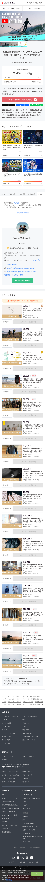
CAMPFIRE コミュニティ (9, 798)
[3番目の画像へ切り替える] (22, 44)
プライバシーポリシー (29, 823)
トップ (4, 696)
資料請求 (4, 759)
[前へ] (2, 26)
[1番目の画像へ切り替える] (4, 44)
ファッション (6, 730)
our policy (9, 880)
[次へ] (42, 26)
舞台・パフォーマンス (29, 740)
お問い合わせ (26, 808)
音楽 (23, 719)
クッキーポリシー (27, 842)
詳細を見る (6, 322)
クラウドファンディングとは (10, 775)
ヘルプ (24, 805)
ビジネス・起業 (6, 736)
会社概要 (11, 862)
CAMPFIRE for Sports (8, 811)
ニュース (25, 801)
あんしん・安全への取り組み (31, 798)
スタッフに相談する (28, 756)
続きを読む (37, 260)
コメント (40, 194)
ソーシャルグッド (7, 743)
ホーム (3, 194)
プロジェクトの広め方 (8, 782)
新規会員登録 (38, 3)
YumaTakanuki (19, 62)
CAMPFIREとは (27, 795)
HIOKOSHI (5, 822)
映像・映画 (25, 730)
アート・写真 (6, 740)
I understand (37, 874)
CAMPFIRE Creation (8, 801)
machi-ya (5, 828)
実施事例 (25, 778)
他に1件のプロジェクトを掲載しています (24, 248)
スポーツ (30, 62)
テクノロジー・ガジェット (10, 716)
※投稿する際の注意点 (22, 213)
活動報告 (12, 194)
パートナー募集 (33, 862)
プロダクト (5, 719)
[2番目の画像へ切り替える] (13, 44)
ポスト (10, 105)
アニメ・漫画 (6, 726)
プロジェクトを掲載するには (11, 8)
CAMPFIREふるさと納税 (9, 815)
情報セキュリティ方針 (29, 830)
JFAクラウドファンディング (10, 825)
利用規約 (25, 816)
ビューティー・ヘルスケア (30, 736)
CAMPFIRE (5, 795)
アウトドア (26, 699)
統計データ (25, 782)
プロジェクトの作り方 (8, 778)
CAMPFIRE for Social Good (10, 805)
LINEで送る (37, 105)
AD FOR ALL (6, 818)
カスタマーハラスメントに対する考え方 (32, 837)
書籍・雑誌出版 (27, 733)
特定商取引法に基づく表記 (13, 275)
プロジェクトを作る (8, 756)
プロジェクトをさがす (14, 696)
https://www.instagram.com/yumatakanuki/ (21, 272)
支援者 (21, 194)
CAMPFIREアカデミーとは (10, 772)
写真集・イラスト (28, 702)
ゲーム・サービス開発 (8, 733)
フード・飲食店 (6, 723)
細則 (23, 820)
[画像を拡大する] (20, 316)
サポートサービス (27, 775)
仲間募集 (31, 194)
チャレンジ (25, 723)
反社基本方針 (26, 833)
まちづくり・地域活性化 (29, 716)
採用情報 (22, 862)
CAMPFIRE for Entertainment (10, 808)
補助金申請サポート (8, 832)
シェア (24, 105)
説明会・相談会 (27, 772)
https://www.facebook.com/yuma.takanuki (21, 268)
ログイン (29, 3)
